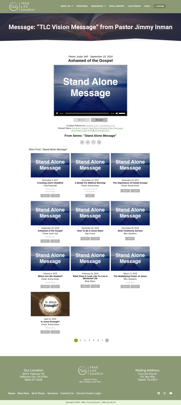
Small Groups (116, 6)
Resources (97, 6)
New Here (23, 393)
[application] (90, 113)
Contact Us (67, 393)
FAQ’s (147, 6)
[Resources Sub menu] (105, 6)
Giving (160, 6)
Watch (82, 120)
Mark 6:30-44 (130, 282)
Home (11, 393)
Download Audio (102, 131)
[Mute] (117, 113)
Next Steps (38, 393)
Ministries (82, 6)
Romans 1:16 (92, 126)
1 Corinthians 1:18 (107, 126)
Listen (100, 120)
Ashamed (76, 128)
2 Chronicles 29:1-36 (90, 189)
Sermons (52, 393)
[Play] (57, 113)
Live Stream (134, 6)
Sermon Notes (50, 191)
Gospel (84, 128)
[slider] (122, 113)
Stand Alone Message (98, 128)
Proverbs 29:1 (50, 189)
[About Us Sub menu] (72, 6)
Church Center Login (88, 393)
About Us (65, 6)
